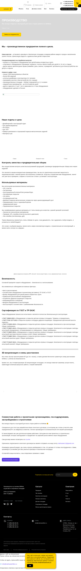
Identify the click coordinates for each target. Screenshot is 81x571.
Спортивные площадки (41, 504)
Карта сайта (6, 549)
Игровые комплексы (41, 498)
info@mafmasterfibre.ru (41, 523)
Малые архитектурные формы (43, 507)
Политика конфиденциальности (20, 549)
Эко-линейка (39, 493)
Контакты (51, 8)
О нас (27, 8)
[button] (4, 392)
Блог (45, 8)
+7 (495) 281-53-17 (68, 3)
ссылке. (28, 439)
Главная (4, 28)
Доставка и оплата (36, 8)
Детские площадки (40, 501)
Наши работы (69, 490)
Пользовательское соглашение (39, 549)
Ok (30, 565)
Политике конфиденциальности (41, 562)
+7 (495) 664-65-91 (68, 1)
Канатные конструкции (41, 496)
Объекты (21, 8)
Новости (68, 498)
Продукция (38, 490)
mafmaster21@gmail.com (66, 443)
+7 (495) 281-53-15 (68, 5)
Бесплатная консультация (68, 9)
